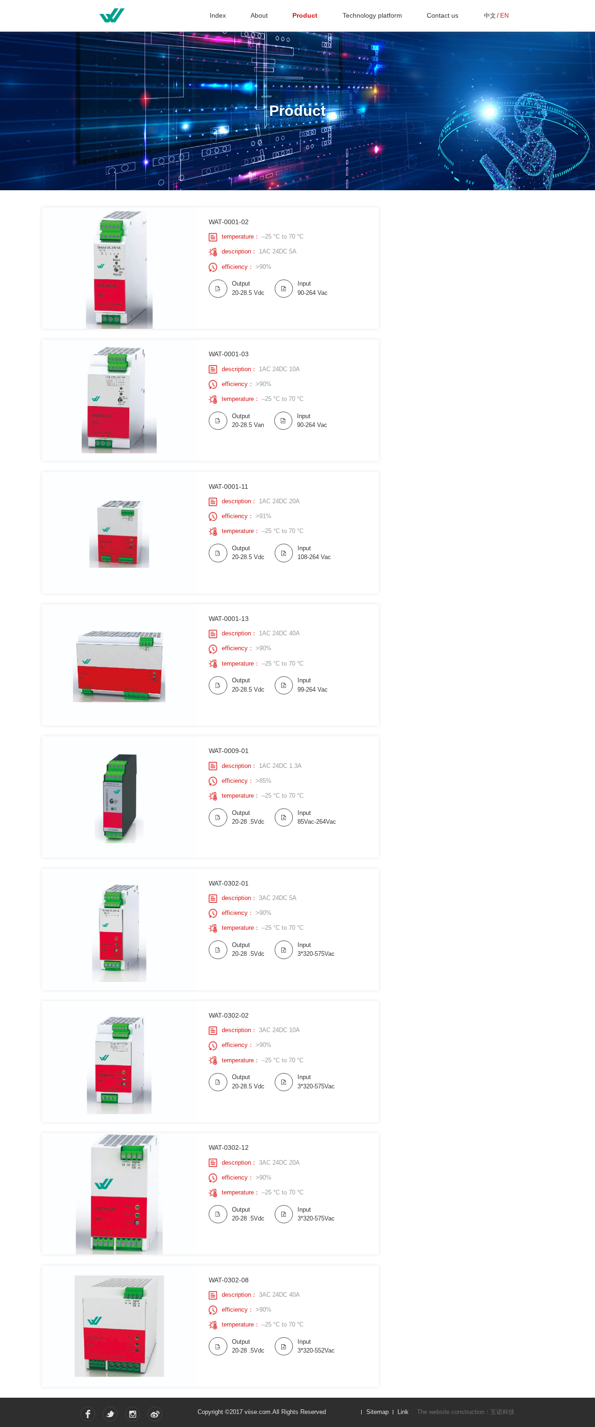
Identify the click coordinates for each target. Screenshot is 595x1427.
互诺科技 (502, 1412)
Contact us (442, 15)
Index (218, 15)
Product (304, 15)
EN (504, 15)
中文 (490, 15)
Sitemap (377, 1412)
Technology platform (372, 15)
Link (403, 1412)
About (259, 15)
